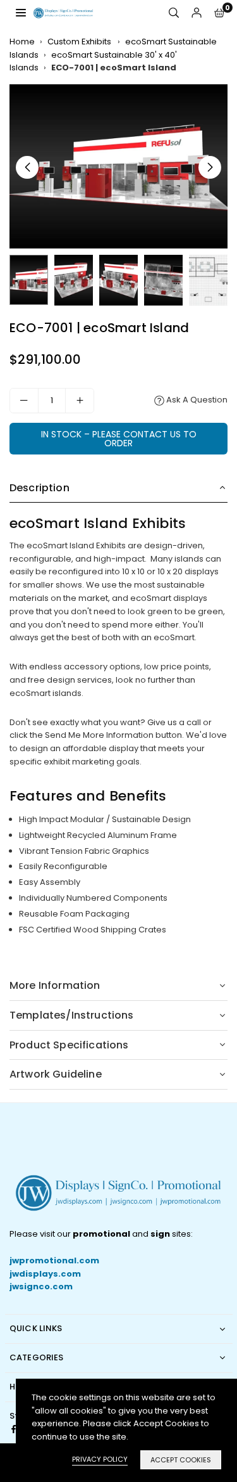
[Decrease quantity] (24, 401)
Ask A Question (196, 400)
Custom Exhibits (80, 41)
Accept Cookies (180, 1460)
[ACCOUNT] (196, 13)
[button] (219, 13)
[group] (118, 166)
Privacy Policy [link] (100, 1459)
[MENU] (20, 12)
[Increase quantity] (80, 401)
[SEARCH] (173, 13)
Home (22, 41)
